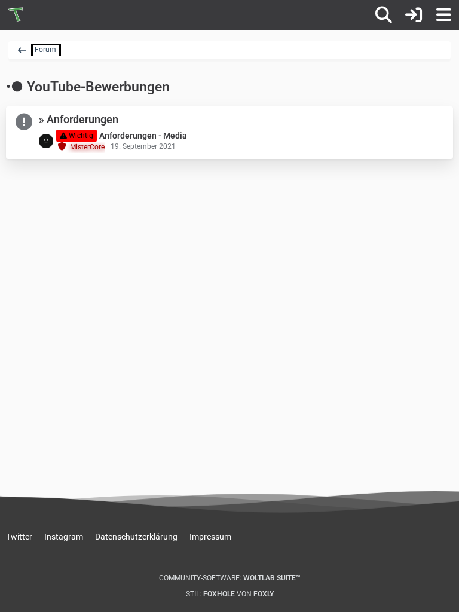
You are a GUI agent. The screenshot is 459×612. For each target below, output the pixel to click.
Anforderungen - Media (143, 135)
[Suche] (384, 15)
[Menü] (443, 15)
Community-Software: (230, 578)
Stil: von (230, 594)
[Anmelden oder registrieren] (414, 15)
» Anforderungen (78, 119)
